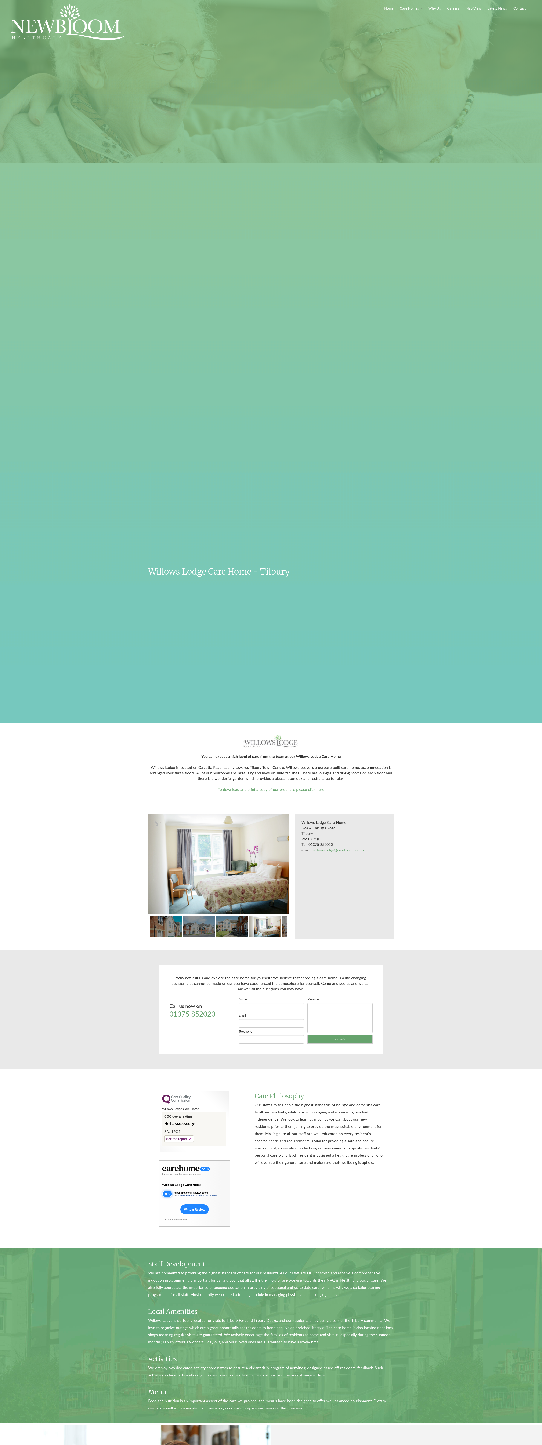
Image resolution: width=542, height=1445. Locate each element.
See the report (176, 1139)
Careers (453, 8)
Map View (473, 8)
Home (389, 8)
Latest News (497, 8)
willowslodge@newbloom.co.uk (338, 850)
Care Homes (410, 8)
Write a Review (194, 1209)
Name (243, 999)
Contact (519, 8)
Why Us (434, 8)
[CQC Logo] (176, 1102)
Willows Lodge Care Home (181, 1185)
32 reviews (211, 1195)
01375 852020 (192, 1014)
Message (313, 999)
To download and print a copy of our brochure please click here (271, 790)
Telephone (245, 1031)
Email (242, 1015)
